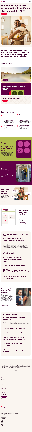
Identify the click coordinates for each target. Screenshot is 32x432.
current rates (7, 367)
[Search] (29, 1)
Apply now (5, 100)
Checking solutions (8, 114)
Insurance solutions (8, 130)
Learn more (5, 80)
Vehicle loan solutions (8, 125)
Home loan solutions (23, 120)
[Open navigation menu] (30, 1)
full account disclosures (14, 367)
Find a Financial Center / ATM (5, 391)
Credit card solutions (8, 120)
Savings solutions (23, 114)
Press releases (3, 392)
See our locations (4, 305)
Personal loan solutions (24, 125)
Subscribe (4, 396)
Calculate (5, 88)
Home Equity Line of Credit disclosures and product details (15, 370)
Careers (2, 384)
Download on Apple (22, 222)
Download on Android (23, 223)
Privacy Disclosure (3, 388)
